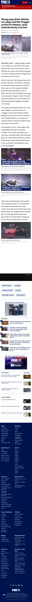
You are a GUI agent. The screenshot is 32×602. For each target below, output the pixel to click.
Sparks (16, 473)
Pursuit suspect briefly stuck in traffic (10, 240)
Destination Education (6, 497)
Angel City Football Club (19, 468)
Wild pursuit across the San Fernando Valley (11, 413)
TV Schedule (4, 556)
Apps (16, 484)
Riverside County (8, 295)
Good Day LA (5, 448)
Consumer (3, 437)
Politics (3, 440)
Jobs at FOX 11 (4, 560)
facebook (10, 585)
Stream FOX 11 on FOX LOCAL (20, 479)
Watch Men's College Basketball (20, 565)
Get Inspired (4, 499)
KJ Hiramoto (5, 30)
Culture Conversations (6, 504)
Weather (18, 426)
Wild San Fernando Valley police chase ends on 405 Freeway (11, 382)
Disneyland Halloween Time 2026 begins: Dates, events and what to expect (10, 376)
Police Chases (15, 30)
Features (4, 477)
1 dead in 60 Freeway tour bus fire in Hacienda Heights (9, 389)
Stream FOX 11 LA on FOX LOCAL (14, 302)
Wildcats (17, 460)
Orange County (7, 290)
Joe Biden (17, 519)
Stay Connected (6, 512)
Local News (5, 373)
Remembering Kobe (6, 506)
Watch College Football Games (20, 555)
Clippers (17, 455)
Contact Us (4, 574)
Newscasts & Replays (20, 482)
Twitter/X (3, 523)
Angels (16, 459)
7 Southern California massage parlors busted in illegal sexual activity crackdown (18, 329)
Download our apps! (6, 526)
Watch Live (25, 2)
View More (27, 373)
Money (3, 535)
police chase (20, 63)
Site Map (3, 577)
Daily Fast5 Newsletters (4, 531)
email (21, 585)
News (3, 426)
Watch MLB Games (19, 558)
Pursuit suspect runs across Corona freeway (12, 192)
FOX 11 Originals (5, 479)
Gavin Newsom (18, 521)
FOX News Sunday (5, 442)
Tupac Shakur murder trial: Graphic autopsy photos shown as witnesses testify (20, 335)
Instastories (21, 295)
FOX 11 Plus (4, 572)
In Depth (3, 482)
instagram (16, 585)
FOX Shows (4, 558)
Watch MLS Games (19, 573)
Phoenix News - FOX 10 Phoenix (20, 541)
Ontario (18, 290)
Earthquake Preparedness (18, 437)
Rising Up (3, 501)
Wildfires (17, 442)
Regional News (20, 535)
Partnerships (4, 575)
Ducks (16, 464)
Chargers (17, 451)
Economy (3, 537)
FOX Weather (18, 444)
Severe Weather (18, 440)
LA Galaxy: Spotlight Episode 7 (8, 399)
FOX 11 (10, 30)
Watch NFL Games (19, 553)
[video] (27, 401)
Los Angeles (9, 146)
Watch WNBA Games (20, 571)
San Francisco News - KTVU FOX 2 (20, 538)
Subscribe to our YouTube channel (15, 356)
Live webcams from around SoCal (19, 486)
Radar (16, 431)
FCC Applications (5, 565)
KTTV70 (3, 508)
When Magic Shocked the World (6, 494)
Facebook (3, 514)
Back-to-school (5, 455)
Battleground (18, 525)
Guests (3, 450)
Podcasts (3, 528)
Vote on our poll (5, 459)
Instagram (3, 516)
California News (5, 430)
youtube (19, 585)
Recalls (3, 439)
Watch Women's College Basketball (19, 568)
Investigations (4, 502)
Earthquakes (18, 435)
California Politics (19, 514)
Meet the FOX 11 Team (5, 553)
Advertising (3, 561)
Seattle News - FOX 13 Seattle (20, 544)
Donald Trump (18, 517)
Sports (17, 448)
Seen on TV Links (5, 457)
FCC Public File (4, 563)
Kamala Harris (18, 523)
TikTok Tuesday (5, 460)
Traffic (16, 430)
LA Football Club (19, 466)
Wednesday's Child (5, 484)
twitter (13, 585)
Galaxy (16, 471)
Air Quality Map (18, 433)
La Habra (17, 285)
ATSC (2, 570)
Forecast (17, 428)
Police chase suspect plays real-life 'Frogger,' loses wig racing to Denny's (14, 53)
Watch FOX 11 (19, 477)
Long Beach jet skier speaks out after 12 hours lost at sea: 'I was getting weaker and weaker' (20, 342)
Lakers (16, 453)
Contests (3, 551)
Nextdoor (3, 521)
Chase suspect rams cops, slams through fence (13, 166)
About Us (4, 549)
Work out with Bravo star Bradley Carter (10, 406)
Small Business (4, 539)
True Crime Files (5, 486)
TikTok (2, 517)
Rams (16, 450)
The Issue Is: (4, 480)
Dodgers (17, 457)
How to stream (4, 525)
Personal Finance (5, 541)
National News (4, 433)
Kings (16, 462)
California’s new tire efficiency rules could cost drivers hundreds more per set (20, 349)
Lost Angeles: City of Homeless (6, 488)
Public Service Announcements (5, 567)
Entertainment (4, 435)
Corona (19, 80)
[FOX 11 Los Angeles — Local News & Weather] (5, 2)
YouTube (3, 519)
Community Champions (4, 491)
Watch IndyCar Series (20, 563)
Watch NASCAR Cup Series (19, 560)
